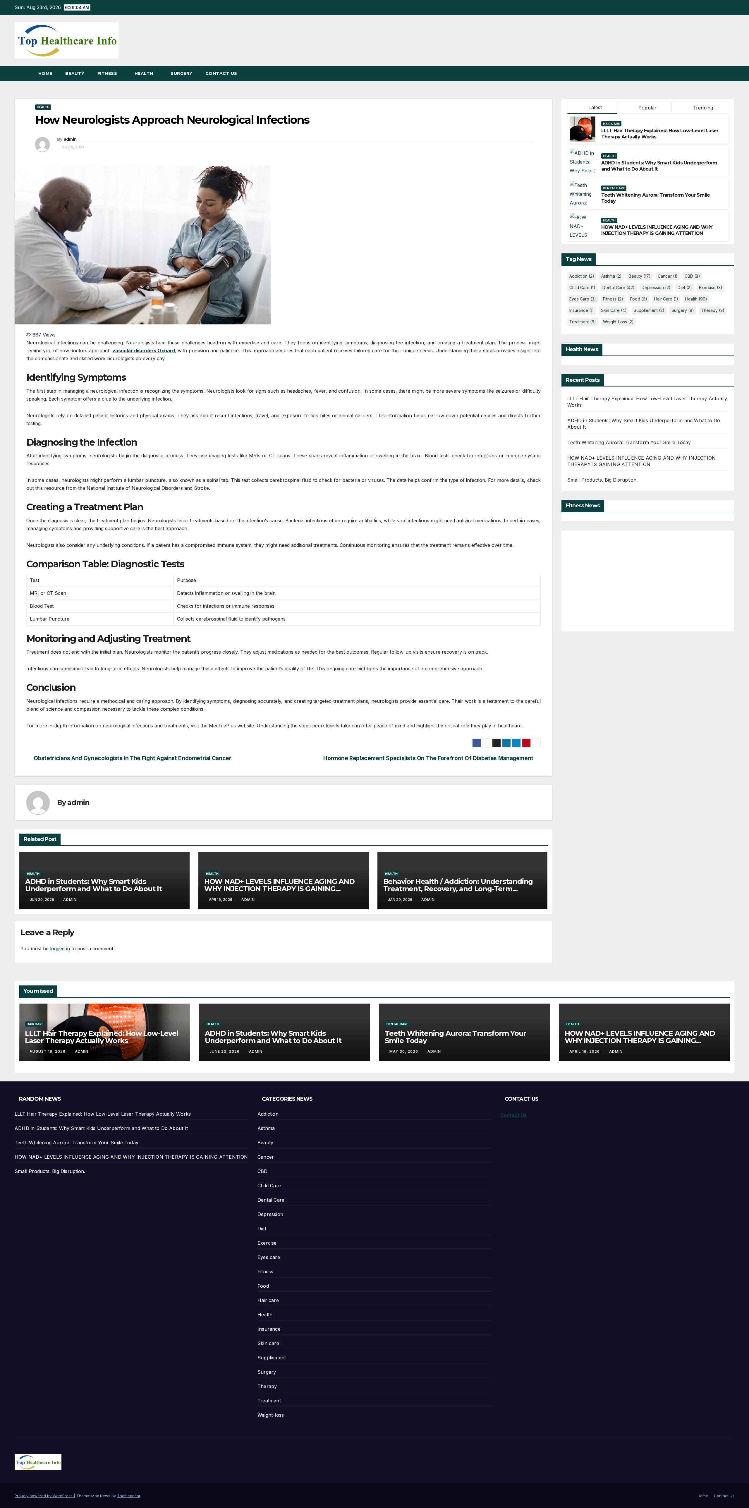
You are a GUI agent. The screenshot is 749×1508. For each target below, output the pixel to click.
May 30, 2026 (404, 1051)
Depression (656, 287)
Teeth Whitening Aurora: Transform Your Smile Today (629, 442)
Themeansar (128, 1495)
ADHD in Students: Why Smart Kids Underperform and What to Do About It (93, 885)
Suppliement (649, 310)
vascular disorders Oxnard (143, 350)
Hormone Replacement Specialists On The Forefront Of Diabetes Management (428, 758)
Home (45, 73)
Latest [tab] (594, 107)
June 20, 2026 (225, 1051)
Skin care (614, 310)
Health (145, 73)
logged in (60, 948)
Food (638, 298)
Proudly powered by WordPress (44, 1495)
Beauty (75, 73)
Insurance (581, 310)
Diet (685, 287)
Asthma (611, 276)
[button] (730, 73)
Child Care (582, 287)
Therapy (712, 310)
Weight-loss (618, 321)
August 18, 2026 (48, 1051)
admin (70, 139)
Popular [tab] (647, 108)
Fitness (107, 73)
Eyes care (582, 298)
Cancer (668, 276)
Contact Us (221, 73)
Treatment (582, 321)
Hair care (611, 124)
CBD (692, 276)
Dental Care (614, 188)
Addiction (581, 276)
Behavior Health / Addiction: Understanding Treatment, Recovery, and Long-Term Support (458, 888)
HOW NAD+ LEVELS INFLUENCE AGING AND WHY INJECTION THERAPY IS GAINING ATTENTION (279, 888)
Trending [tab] (702, 108)
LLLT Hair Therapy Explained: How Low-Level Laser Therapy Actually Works (101, 1037)
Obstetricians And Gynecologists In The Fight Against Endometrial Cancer (132, 758)
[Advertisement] (616, 577)
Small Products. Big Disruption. (602, 480)
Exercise (710, 287)
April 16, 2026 (585, 1051)
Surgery (182, 73)
